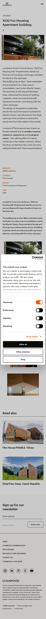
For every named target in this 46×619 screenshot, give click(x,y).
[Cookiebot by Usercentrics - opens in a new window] (32, 258)
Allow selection (23, 352)
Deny (23, 359)
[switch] (39, 310)
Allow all (23, 344)
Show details (32, 336)
